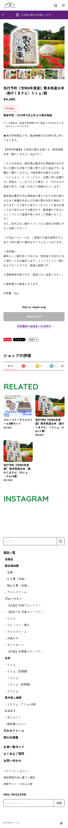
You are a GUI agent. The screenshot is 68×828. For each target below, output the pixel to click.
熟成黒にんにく (17, 724)
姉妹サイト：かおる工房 (18, 784)
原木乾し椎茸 (13, 697)
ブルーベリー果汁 (18, 625)
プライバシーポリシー (16, 771)
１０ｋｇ (12, 677)
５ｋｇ (11, 664)
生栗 (10, 572)
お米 (7, 658)
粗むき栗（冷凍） (18, 585)
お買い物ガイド (13, 747)
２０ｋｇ (12, 691)
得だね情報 (10, 737)
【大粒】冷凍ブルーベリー (24, 605)
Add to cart (34, 316)
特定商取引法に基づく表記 (19, 777)
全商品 (9, 559)
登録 (59, 803)
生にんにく (14, 717)
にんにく (10, 710)
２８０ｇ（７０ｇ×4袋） (22, 704)
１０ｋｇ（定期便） (19, 684)
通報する (33, 339)
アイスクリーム (17, 592)
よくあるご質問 (13, 754)
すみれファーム (13, 731)
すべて (10, 366)
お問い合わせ (12, 761)
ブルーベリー (13, 599)
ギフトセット (15, 645)
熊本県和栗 (12, 566)
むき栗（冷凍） (17, 579)
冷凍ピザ (12, 638)
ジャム (11, 618)
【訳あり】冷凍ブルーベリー (25, 612)
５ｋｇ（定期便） (18, 671)
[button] (60, 45)
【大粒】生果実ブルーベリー (25, 651)
